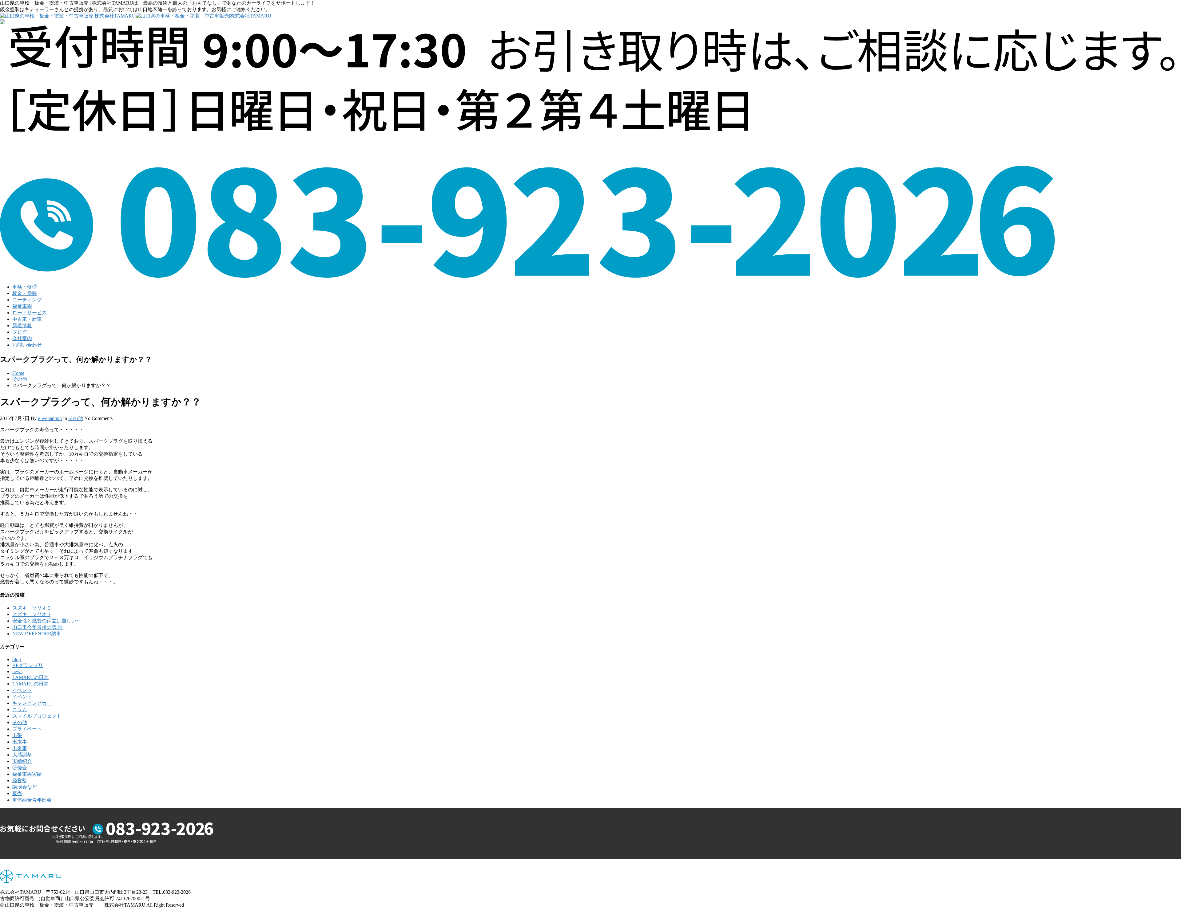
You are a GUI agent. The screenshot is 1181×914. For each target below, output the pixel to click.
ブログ (19, 332)
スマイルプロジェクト (37, 716)
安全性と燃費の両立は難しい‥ (46, 620)
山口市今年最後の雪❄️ (37, 627)
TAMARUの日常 (30, 677)
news (17, 671)
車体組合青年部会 (32, 799)
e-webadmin (50, 418)
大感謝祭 (22, 754)
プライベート (27, 729)
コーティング (27, 299)
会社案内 (22, 338)
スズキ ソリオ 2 (31, 607)
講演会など (24, 787)
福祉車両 (22, 306)
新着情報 (22, 325)
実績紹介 (22, 761)
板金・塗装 (24, 293)
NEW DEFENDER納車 (36, 633)
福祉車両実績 (27, 774)
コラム (19, 709)
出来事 (19, 741)
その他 (19, 379)
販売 (17, 793)
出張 (17, 735)
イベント (22, 690)
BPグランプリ (27, 665)
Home (18, 373)
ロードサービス (29, 312)
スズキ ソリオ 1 (31, 614)
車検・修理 (24, 286)
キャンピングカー (32, 703)
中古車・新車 (27, 319)
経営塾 (19, 780)
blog (16, 659)
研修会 (19, 767)
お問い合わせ (27, 344)
